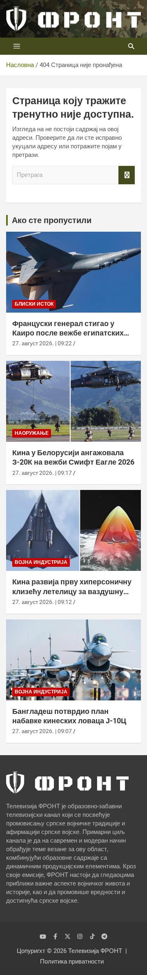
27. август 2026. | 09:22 (42, 343)
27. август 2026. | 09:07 (42, 731)
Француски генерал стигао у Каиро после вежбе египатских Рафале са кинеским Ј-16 (68, 333)
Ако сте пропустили (51, 220)
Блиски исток (34, 304)
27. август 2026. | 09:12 (42, 602)
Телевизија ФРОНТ (95, 951)
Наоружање (32, 433)
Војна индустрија (41, 562)
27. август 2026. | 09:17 (42, 473)
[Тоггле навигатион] (16, 46)
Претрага (126, 175)
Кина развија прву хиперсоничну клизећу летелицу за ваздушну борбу (71, 591)
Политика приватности (72, 961)
